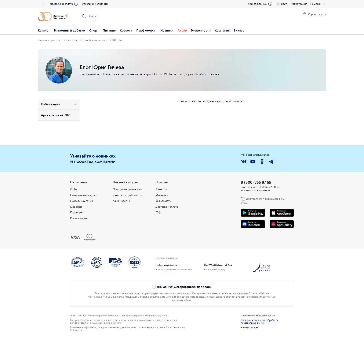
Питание (109, 30)
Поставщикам (78, 218)
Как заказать (163, 201)
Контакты (160, 189)
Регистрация (299, 4)
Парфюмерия (146, 30)
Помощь (315, 4)
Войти (284, 4)
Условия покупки (250, 327)
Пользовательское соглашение (258, 315)
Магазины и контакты (95, 4)
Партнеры (76, 212)
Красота (126, 30)
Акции (182, 30)
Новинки (166, 30)
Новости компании (81, 201)
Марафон (76, 206)
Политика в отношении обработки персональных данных (259, 321)
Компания (222, 30)
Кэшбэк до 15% (257, 4)
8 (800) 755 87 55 (256, 182)
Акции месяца (121, 201)
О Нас (74, 189)
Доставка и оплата (61, 4)
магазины (243, 293)
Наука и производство (83, 195)
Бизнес (239, 30)
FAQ (157, 212)
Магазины (161, 195)
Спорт (94, 30)
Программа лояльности (127, 189)
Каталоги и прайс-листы (127, 195)
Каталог (44, 30)
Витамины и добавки (69, 30)
